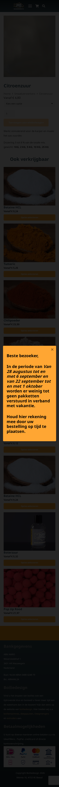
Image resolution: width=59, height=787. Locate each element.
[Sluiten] (52, 349)
